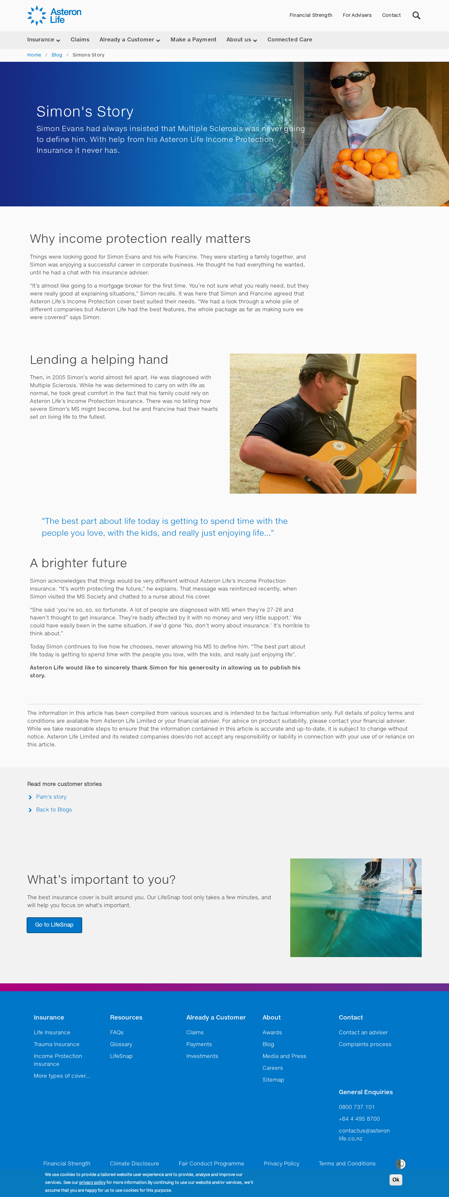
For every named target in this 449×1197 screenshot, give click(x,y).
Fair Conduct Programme (211, 1164)
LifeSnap (121, 1056)
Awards (272, 1033)
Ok (395, 1180)
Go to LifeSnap (54, 925)
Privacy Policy (281, 1164)
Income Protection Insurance (58, 1060)
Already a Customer (216, 1018)
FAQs (117, 1033)
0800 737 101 (357, 1107)
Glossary (121, 1044)
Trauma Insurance (57, 1044)
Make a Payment (193, 40)
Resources (126, 1018)
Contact (391, 15)
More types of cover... (62, 1076)
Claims (80, 40)
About (272, 1018)
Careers (273, 1068)
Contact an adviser (363, 1033)
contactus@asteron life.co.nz (364, 1135)
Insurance (49, 1018)
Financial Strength (311, 15)
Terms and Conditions (347, 1164)
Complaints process (365, 1044)
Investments (202, 1056)
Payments (199, 1044)
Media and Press (284, 1056)
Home (34, 55)
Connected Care (290, 40)
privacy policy (92, 1183)
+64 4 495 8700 (359, 1119)
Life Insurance (52, 1033)
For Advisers (357, 15)
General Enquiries (366, 1092)
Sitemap (273, 1080)
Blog (57, 55)
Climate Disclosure (134, 1164)
